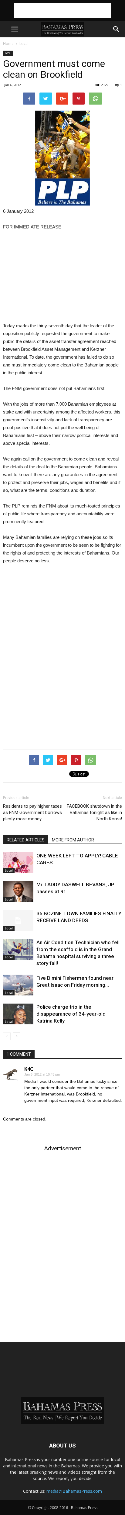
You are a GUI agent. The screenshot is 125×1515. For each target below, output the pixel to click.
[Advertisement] (62, 10)
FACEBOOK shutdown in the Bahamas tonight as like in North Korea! (94, 812)
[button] (116, 29)
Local (24, 43)
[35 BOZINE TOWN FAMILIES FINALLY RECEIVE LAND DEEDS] (18, 920)
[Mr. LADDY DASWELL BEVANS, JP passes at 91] (18, 891)
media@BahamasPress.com (74, 1491)
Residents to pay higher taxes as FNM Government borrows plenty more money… (32, 812)
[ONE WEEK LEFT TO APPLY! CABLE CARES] (18, 862)
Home (8, 43)
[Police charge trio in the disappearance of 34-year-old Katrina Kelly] (18, 1014)
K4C (28, 1069)
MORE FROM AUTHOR (73, 840)
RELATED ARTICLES (26, 840)
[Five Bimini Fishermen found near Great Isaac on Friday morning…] (18, 985)
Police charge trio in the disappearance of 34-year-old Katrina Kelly (71, 1014)
